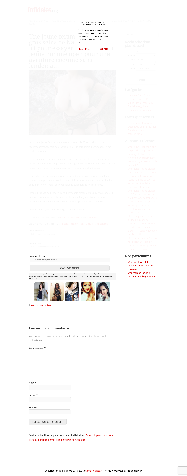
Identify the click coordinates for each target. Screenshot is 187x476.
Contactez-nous (93, 470)
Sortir (104, 48)
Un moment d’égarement (141, 276)
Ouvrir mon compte (69, 268)
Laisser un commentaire (40, 305)
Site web (33, 407)
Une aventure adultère (140, 262)
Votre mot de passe (38, 256)
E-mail (33, 395)
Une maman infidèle (139, 272)
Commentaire (37, 348)
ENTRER (85, 48)
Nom (32, 382)
